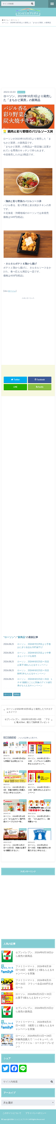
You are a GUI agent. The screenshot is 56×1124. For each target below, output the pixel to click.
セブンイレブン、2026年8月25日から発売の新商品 (35, 1009)
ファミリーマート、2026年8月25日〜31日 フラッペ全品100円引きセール (34, 984)
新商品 (21, 637)
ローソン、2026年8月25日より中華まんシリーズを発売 (34, 654)
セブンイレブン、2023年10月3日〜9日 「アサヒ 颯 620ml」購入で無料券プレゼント (27, 720)
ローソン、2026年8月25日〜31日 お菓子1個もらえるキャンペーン (34, 663)
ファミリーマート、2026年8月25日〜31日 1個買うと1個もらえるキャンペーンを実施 (35, 1025)
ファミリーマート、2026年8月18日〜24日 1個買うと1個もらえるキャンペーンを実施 (35, 970)
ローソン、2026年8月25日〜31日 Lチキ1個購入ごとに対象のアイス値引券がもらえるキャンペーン (34, 682)
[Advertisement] (28, 57)
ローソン (12, 291)
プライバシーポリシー (35, 1113)
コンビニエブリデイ (21, 1119)
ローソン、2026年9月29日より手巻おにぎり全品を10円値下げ (34, 646)
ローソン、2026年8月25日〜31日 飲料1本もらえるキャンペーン (34, 672)
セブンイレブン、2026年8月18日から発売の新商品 (35, 954)
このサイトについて (12, 1113)
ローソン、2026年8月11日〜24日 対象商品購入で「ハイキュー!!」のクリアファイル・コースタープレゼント (35, 1041)
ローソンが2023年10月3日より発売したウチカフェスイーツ (29, 710)
